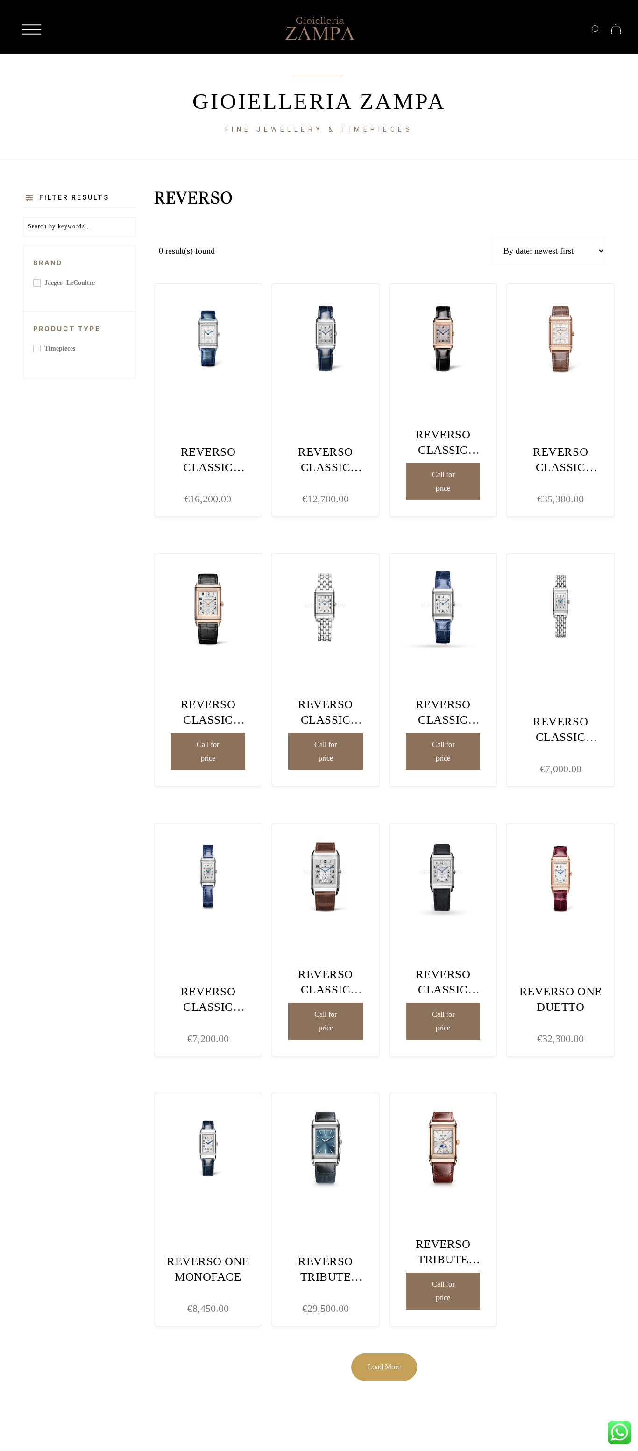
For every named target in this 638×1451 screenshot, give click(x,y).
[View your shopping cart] (616, 28)
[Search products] (595, 28)
